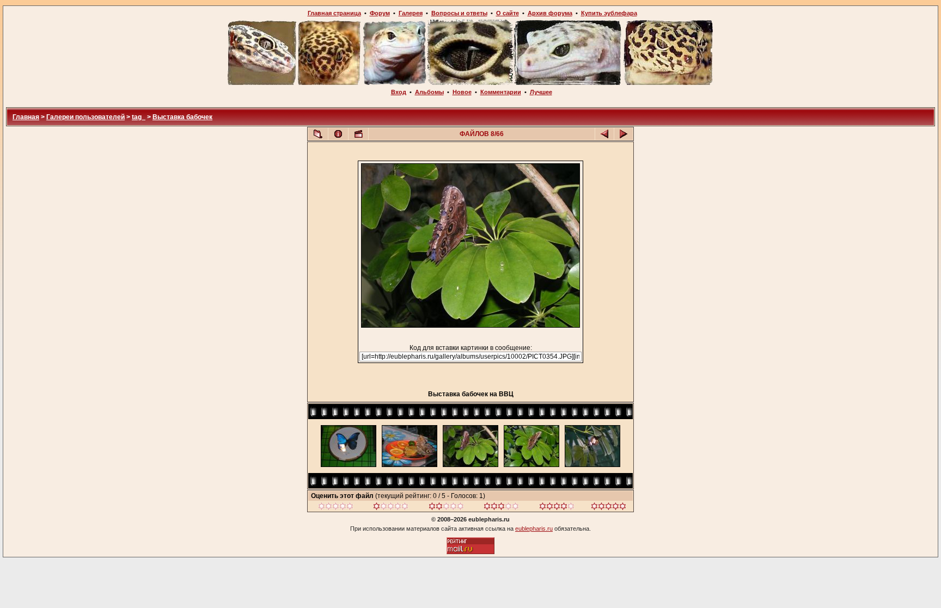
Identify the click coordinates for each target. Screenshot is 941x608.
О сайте (507, 13)
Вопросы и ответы (459, 13)
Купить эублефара (609, 13)
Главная (26, 117)
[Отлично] (557, 508)
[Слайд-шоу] (358, 134)
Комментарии (500, 92)
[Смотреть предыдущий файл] (604, 134)
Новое (462, 92)
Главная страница (334, 13)
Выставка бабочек (182, 117)
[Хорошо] (501, 508)
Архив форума (550, 13)
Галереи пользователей (85, 117)
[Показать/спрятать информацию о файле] (338, 134)
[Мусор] (335, 508)
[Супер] (608, 508)
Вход (398, 92)
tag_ (138, 117)
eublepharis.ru (534, 528)
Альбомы (429, 92)
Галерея (411, 13)
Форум (380, 13)
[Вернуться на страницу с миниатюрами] (318, 134)
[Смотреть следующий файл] (623, 134)
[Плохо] (390, 508)
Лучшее (541, 92)
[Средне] (446, 508)
